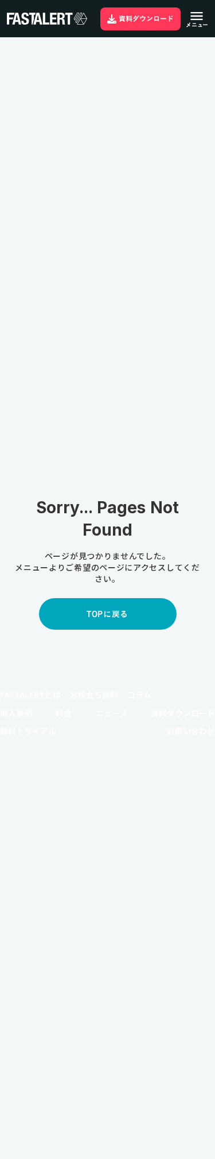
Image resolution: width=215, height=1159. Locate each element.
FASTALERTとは (30, 694)
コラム (139, 694)
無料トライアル (28, 730)
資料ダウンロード (183, 713)
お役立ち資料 (94, 694)
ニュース (111, 713)
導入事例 (16, 713)
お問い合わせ (191, 730)
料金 (64, 713)
